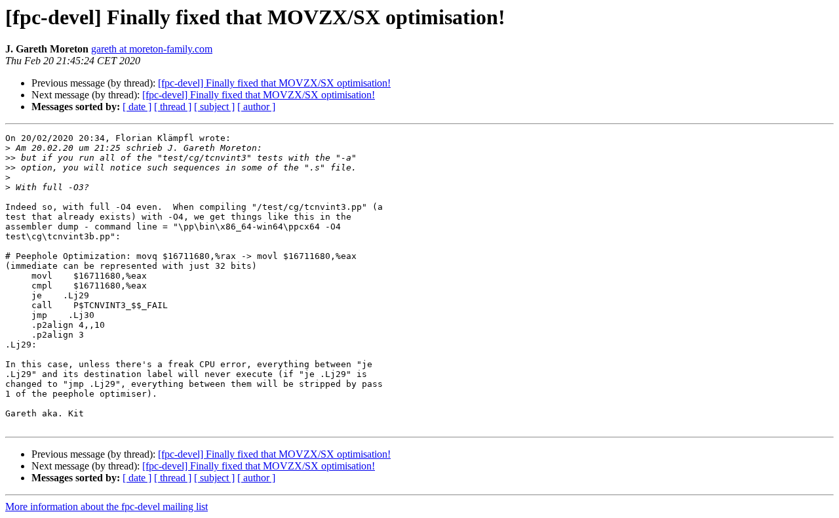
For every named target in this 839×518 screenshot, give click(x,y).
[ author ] (256, 106)
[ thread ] (172, 106)
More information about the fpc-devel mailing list (106, 506)
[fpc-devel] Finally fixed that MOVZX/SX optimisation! (274, 83)
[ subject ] (214, 106)
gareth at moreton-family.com (151, 48)
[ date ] (137, 106)
